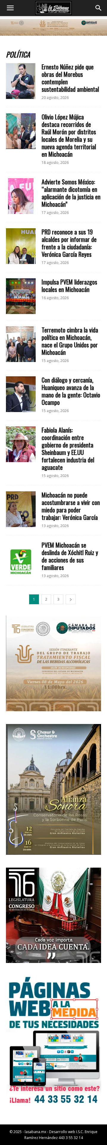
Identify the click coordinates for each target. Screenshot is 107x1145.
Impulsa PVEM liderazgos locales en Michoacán (69, 285)
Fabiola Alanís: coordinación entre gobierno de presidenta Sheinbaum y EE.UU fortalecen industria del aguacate (68, 448)
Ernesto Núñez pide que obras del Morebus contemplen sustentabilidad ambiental (70, 78)
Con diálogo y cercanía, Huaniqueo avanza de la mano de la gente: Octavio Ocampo (71, 391)
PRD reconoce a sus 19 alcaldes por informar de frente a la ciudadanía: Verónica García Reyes (69, 243)
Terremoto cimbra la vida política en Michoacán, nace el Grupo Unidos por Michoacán (70, 341)
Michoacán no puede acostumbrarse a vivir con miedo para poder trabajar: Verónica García (71, 506)
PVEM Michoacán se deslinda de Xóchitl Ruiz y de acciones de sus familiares (70, 556)
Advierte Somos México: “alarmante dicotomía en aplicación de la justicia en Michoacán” (71, 193)
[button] (10, 8)
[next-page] (71, 599)
